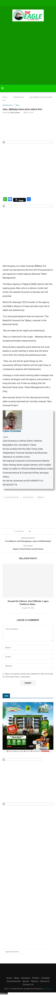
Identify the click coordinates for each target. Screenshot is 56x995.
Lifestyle (45, 978)
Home (5, 97)
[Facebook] (15, 3)
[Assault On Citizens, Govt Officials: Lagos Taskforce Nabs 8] (28, 581)
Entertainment (18, 97)
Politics (35, 978)
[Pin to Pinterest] (39, 531)
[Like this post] (31, 531)
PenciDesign (47, 989)
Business (25, 978)
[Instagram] (22, 3)
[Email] (33, 3)
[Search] (53, 88)
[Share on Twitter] (37, 531)
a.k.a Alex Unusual (11, 497)
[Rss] (40, 3)
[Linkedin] (26, 3)
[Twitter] (19, 3)
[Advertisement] (28, 53)
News (17, 978)
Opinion (34, 981)
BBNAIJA (40, 497)
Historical (44, 981)
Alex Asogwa (28, 497)
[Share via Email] (42, 531)
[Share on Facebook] (34, 531)
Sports (25, 981)
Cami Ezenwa (15, 112)
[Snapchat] (37, 3)
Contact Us (28, 984)
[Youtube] (29, 3)
